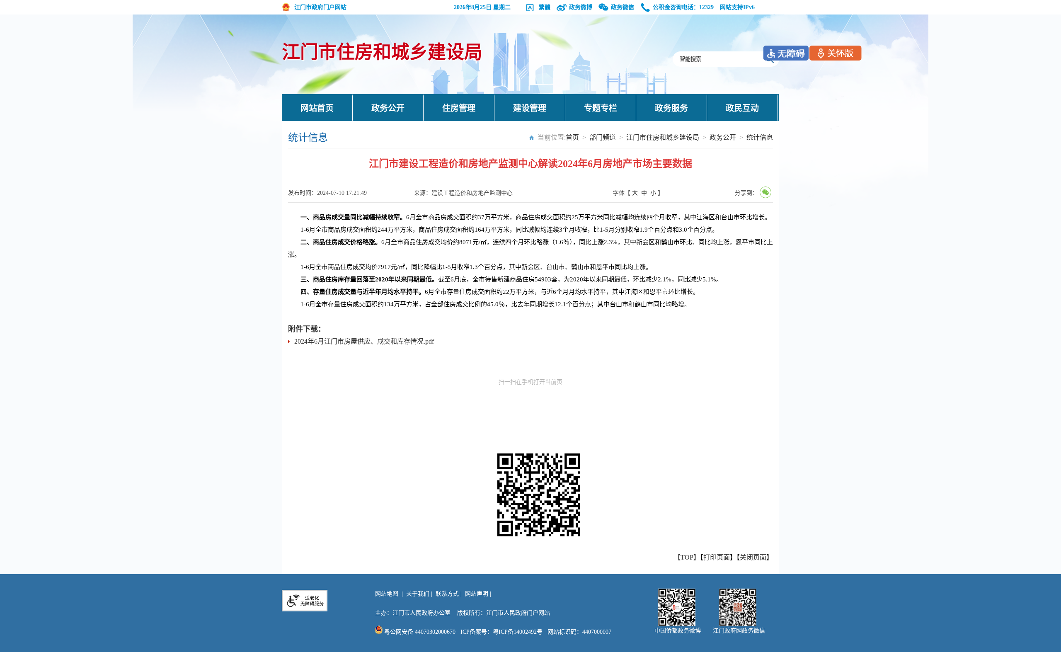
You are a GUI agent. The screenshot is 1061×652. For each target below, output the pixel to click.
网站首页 (317, 108)
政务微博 (580, 7)
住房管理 (458, 108)
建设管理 (529, 108)
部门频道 (602, 137)
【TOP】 (687, 557)
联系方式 (447, 594)
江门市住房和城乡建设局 (382, 52)
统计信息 (759, 137)
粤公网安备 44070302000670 (419, 632)
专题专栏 (600, 108)
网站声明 (476, 594)
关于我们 (417, 594)
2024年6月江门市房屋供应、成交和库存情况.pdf (364, 341)
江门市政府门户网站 (320, 7)
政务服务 (671, 108)
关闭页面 (753, 557)
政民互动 (742, 108)
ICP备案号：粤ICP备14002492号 (501, 632)
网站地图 (386, 594)
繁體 (544, 7)
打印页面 (716, 557)
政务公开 (388, 108)
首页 (572, 137)
